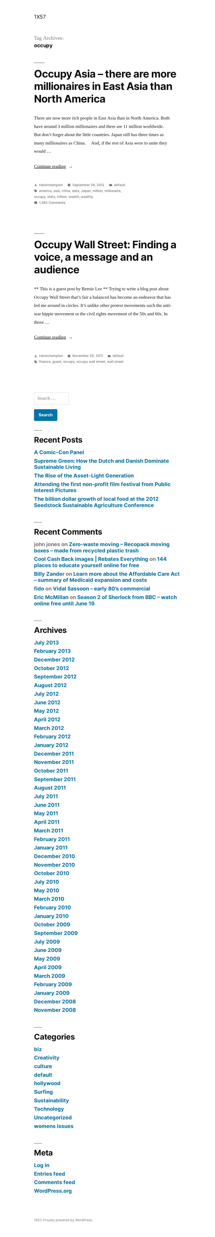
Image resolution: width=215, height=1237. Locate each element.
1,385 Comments (52, 203)
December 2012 (54, 659)
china (66, 191)
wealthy (87, 197)
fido (39, 588)
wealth (73, 197)
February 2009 (53, 984)
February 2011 (52, 839)
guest (56, 362)
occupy (39, 197)
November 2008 (55, 1010)
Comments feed (54, 1182)
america (45, 191)
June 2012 (47, 702)
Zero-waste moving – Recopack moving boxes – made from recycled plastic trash (102, 547)
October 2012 (51, 668)
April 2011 (47, 822)
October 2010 (51, 873)
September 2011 (55, 779)
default (119, 185)
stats (51, 197)
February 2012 (52, 736)
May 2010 (46, 890)
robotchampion (51, 185)
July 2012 (46, 694)
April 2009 (48, 967)
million (98, 191)
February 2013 (52, 651)
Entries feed (49, 1174)
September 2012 (55, 676)
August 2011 (50, 788)
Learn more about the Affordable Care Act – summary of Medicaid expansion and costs (107, 577)
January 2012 (51, 745)
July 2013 (46, 642)
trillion (62, 197)
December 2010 (54, 856)
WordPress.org (53, 1191)
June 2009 (48, 950)
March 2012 (49, 728)
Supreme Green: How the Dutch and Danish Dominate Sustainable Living (101, 464)
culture (43, 1066)
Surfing (43, 1092)
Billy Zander (49, 574)
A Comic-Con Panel (59, 452)
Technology (49, 1109)
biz (38, 1049)
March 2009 (49, 976)
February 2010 (52, 907)
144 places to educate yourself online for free (100, 562)
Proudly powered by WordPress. (68, 1220)
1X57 (40, 17)
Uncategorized (53, 1117)
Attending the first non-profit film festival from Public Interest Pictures (102, 487)
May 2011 (46, 813)
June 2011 (47, 805)
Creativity (46, 1057)
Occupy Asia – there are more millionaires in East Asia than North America (105, 86)
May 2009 (47, 959)
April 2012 (47, 719)
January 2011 (51, 847)
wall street (115, 362)
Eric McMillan (51, 597)
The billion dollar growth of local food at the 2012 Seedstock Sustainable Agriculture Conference (96, 502)
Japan (86, 191)
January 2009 (51, 993)
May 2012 (46, 711)
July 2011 (46, 796)
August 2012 (50, 685)
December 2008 (55, 1001)
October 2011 (51, 771)
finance (45, 362)
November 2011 (54, 762)
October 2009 (52, 924)
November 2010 (54, 865)
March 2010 (49, 899)
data (75, 191)
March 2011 (48, 830)
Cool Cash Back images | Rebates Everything (91, 559)
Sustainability (51, 1100)
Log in (41, 1165)
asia (57, 191)
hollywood (47, 1083)
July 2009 (47, 942)
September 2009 (56, 933)
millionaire (113, 191)
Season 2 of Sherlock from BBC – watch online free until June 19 (105, 600)
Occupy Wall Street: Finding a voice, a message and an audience (105, 257)
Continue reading (53, 166)
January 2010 (51, 916)
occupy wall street (90, 362)
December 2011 (54, 754)
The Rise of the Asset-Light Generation (84, 475)
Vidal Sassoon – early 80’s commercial (101, 588)
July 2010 (46, 882)
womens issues (53, 1126)
